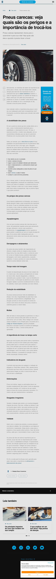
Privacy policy (51, 562)
